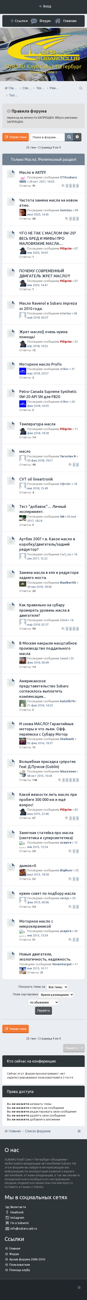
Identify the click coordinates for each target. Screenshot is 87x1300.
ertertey (65, 313)
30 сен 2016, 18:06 (39, 586)
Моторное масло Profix (40, 364)
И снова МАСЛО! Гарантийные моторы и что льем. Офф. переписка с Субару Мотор (46, 729)
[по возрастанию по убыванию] (43, 1002)
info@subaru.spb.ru (23, 1228)
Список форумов (38, 1131)
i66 (62, 516)
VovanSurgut (62, 964)
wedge (64, 898)
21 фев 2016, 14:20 (40, 705)
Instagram (17, 1217)
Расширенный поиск (77, 137)
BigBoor (66, 870)
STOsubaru (68, 177)
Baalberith (68, 582)
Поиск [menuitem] (80, 88)
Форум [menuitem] (45, 21)
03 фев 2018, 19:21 (40, 460)
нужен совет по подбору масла (47, 893)
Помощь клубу (19, 1270)
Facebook (17, 1212)
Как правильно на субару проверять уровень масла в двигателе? (44, 610)
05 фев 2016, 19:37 (40, 743)
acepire (65, 842)
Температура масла (37, 424)
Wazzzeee (68, 771)
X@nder (65, 483)
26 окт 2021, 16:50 (41, 181)
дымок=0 (27, 866)
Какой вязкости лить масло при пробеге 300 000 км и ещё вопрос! (48, 799)
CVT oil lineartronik (36, 479)
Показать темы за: (32, 986)
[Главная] (43, 59)
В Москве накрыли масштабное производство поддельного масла (48, 648)
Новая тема (17, 137)
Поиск (69, 137)
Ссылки (21, 21)
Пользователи (19, 1264)
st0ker (64, 368)
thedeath (67, 738)
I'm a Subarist (19, 1222)
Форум (14, 1254)
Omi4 (63, 620)
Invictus (66, 210)
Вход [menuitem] (47, 6)
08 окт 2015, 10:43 (39, 775)
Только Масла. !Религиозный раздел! (43, 159)
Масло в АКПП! (32, 172)
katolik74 (67, 701)
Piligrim (66, 248)
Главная (69, 21)
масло (25, 451)
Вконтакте (18, 1206)
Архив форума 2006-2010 (27, 1259)
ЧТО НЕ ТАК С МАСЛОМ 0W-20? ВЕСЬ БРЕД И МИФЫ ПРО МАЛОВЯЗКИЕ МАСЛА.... (47, 238)
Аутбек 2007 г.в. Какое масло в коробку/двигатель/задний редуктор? (47, 544)
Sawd (64, 658)
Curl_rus (65, 554)
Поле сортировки (26, 994)
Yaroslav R (68, 456)
